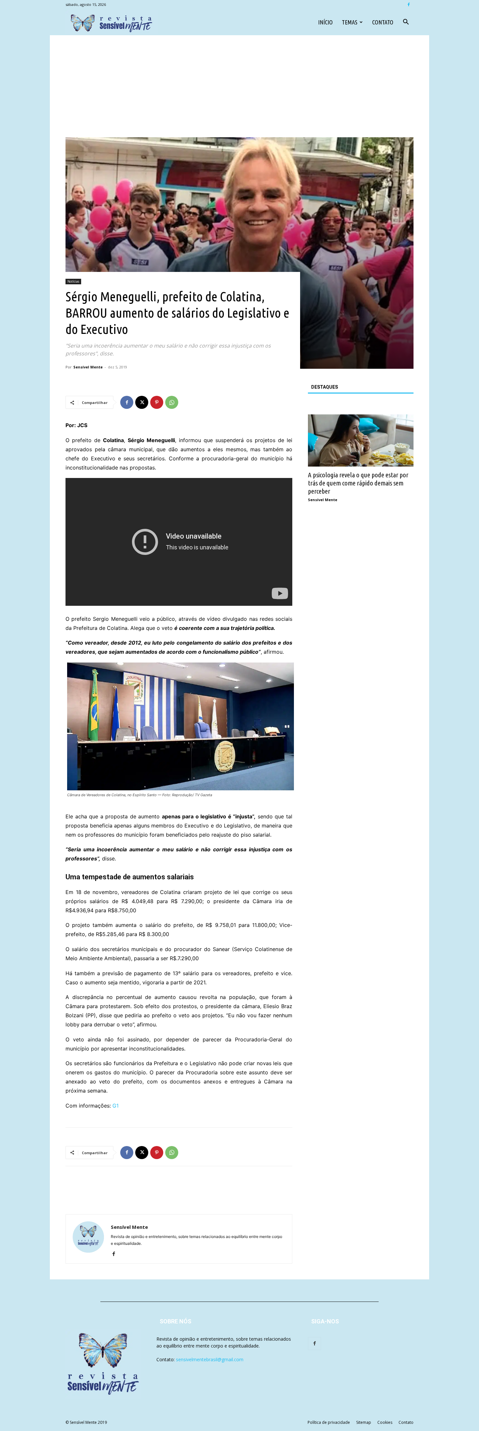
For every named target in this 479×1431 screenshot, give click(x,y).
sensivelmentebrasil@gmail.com (209, 1359)
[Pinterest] (156, 402)
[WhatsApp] (171, 402)
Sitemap (363, 1422)
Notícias (73, 281)
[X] (141, 402)
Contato (382, 22)
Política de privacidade (329, 1422)
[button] (406, 23)
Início (325, 22)
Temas (349, 22)
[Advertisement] (239, 88)
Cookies (384, 1422)
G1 (115, 1105)
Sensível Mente (88, 367)
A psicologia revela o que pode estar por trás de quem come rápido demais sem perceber (358, 483)
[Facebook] (409, 4)
